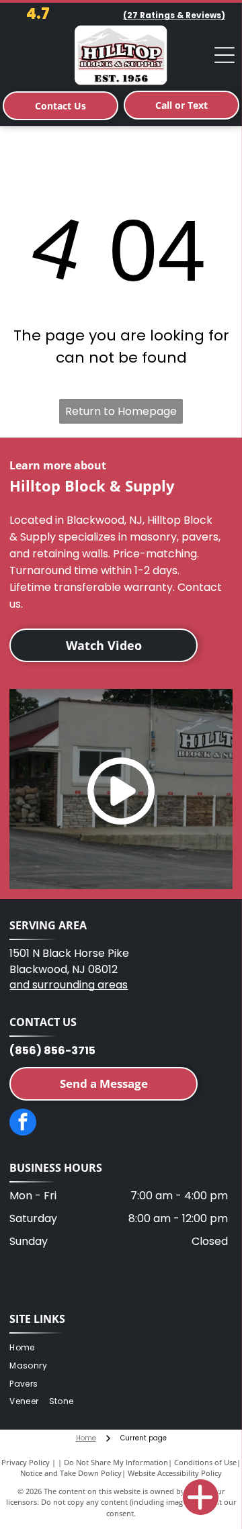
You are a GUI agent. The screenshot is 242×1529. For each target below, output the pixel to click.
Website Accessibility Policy (175, 1473)
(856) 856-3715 (52, 1050)
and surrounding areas (68, 984)
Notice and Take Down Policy (71, 1473)
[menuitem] (26, 1348)
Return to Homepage (121, 411)
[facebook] (22, 1124)
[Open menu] (224, 55)
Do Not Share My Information (116, 1462)
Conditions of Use (205, 1462)
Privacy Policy (25, 1462)
